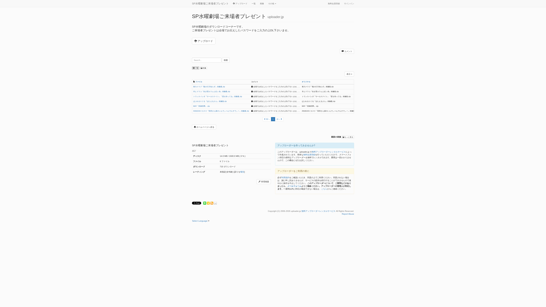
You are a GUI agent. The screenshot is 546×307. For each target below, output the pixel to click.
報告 (242, 172)
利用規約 (285, 177)
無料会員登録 (334, 3)
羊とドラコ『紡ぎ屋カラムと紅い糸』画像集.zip (211, 92)
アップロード (241, 3)
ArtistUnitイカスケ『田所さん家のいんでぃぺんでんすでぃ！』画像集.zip (221, 111)
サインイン (349, 3)
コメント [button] (348, 51)
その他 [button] (271, 3)
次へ (278, 119)
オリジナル (306, 82)
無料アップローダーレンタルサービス (329, 152)
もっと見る (348, 137)
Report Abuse (348, 214)
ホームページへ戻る (205, 127)
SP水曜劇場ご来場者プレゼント (210, 3)
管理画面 (264, 182)
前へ (268, 119)
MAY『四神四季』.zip (201, 106)
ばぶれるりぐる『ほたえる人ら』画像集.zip (210, 101)
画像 (262, 3)
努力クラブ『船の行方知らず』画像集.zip (209, 87)
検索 (226, 60)
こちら (324, 189)
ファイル (198, 82)
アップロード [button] (205, 41)
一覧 (254, 3)
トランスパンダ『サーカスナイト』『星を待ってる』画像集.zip (217, 97)
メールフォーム (294, 186)
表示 (349, 74)
